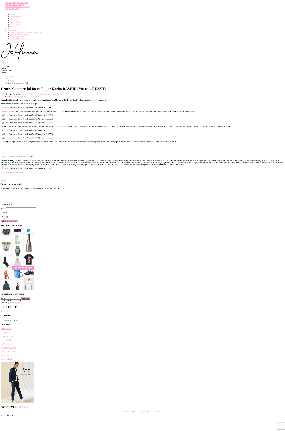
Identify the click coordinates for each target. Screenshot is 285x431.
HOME (126, 411)
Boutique (23, 96)
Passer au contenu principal (14, 5)
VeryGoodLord (6, 359)
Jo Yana (3, 180)
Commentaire (6, 205)
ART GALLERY (144, 411)
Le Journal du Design (8, 348)
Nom (3, 208)
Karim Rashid (6, 340)
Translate (17, 303)
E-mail (4, 213)
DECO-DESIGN (43, 94)
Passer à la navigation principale (16, 3)
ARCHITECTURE (29, 94)
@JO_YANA (22, 407)
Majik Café (93, 100)
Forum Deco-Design (8, 336)
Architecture (15, 96)
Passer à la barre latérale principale (17, 7)
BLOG (133, 411)
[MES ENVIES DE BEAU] (17, 290)
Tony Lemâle (5, 355)
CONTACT (157, 411)
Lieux (64, 94)
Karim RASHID (55, 94)
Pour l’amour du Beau (8, 351)
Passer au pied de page (13, 9)
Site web (4, 217)
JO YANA (4, 63)
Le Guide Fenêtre (7, 344)
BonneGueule (6, 329)
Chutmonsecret (6, 332)
